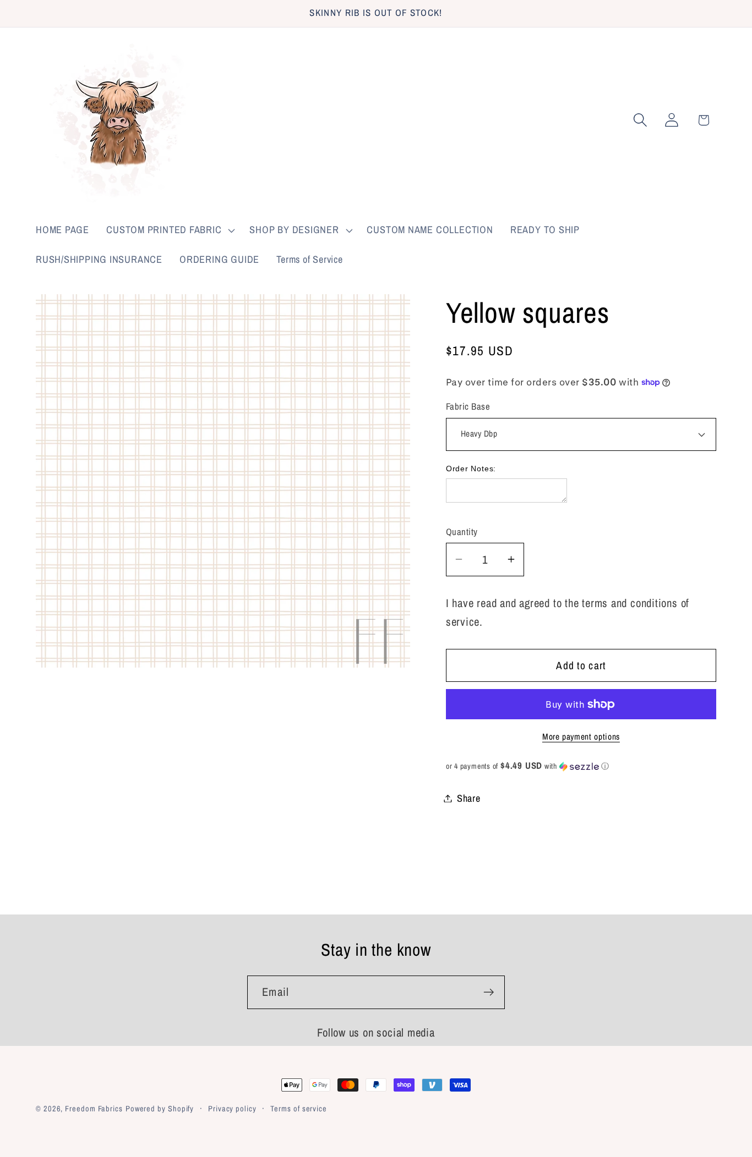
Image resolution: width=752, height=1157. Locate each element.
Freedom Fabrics (94, 1108)
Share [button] (469, 798)
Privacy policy (232, 1108)
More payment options (581, 736)
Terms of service (298, 1108)
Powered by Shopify (160, 1108)
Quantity (462, 532)
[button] (169, 230)
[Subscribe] (488, 992)
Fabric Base (468, 406)
